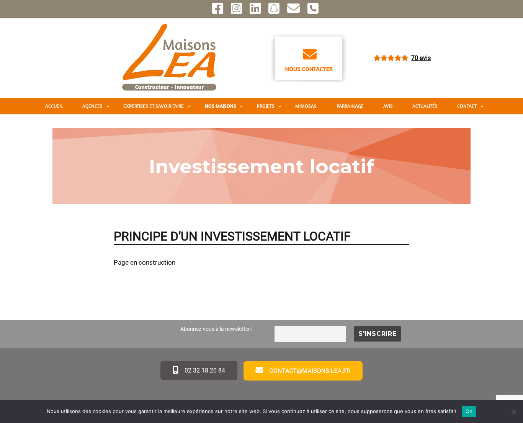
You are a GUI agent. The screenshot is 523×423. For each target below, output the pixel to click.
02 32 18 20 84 (204, 370)
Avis (388, 106)
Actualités (425, 106)
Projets (266, 106)
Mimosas (306, 106)
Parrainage (350, 106)
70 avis (421, 58)
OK (469, 411)
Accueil (54, 106)
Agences (92, 106)
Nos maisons (220, 106)
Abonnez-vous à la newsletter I (216, 329)
